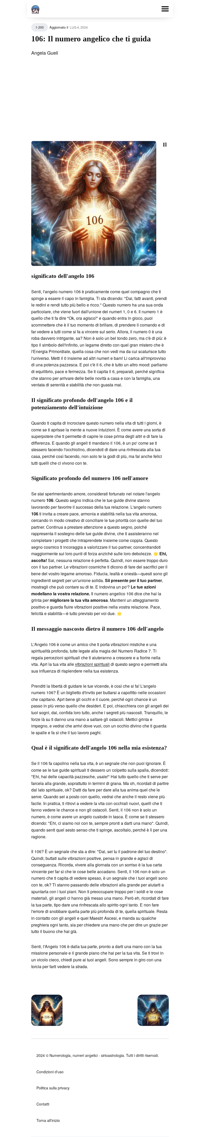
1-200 (39, 27)
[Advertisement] (100, 102)
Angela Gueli (44, 52)
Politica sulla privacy (53, 1087)
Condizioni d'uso (50, 1071)
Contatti (42, 1104)
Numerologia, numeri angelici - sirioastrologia (86, 1055)
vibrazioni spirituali (92, 664)
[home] (35, 8)
